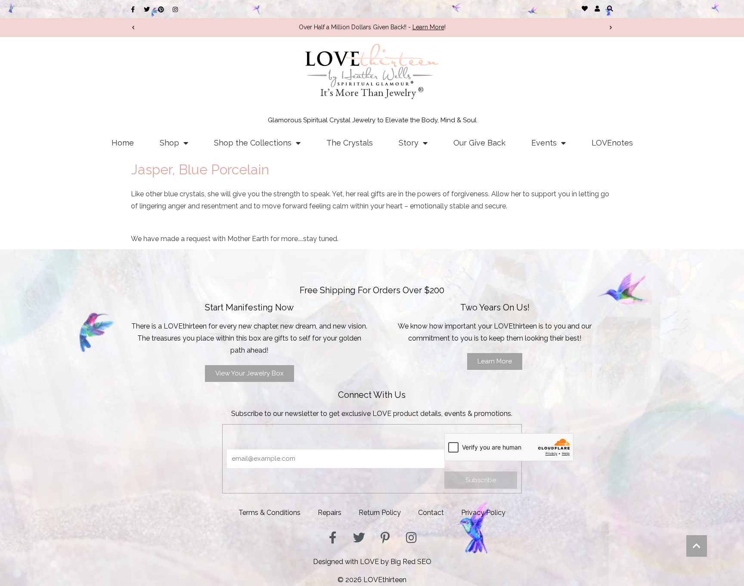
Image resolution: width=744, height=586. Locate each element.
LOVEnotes (612, 142)
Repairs (329, 512)
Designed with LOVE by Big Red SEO (372, 562)
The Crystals (349, 142)
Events (544, 142)
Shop (169, 142)
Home (123, 142)
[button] (609, 8)
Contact (431, 512)
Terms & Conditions (270, 512)
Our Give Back (479, 142)
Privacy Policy (483, 512)
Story (408, 142)
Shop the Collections (252, 142)
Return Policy (380, 512)
